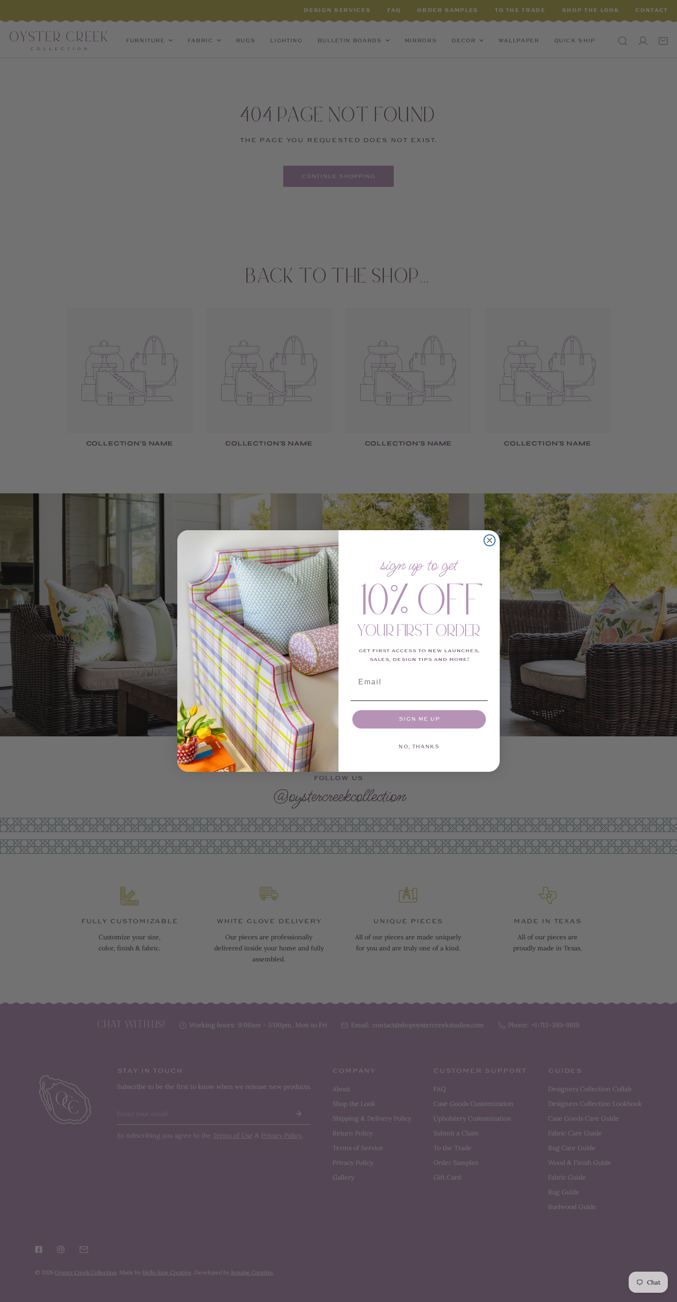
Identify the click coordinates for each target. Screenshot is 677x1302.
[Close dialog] (489, 540)
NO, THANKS (419, 747)
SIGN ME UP (419, 719)
